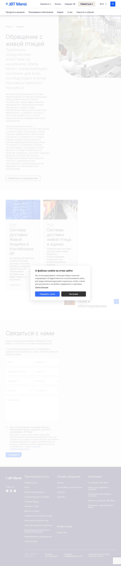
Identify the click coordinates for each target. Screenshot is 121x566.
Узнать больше (41, 287)
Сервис (60, 12)
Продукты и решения (15, 12)
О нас (70, 12)
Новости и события (85, 12)
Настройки (73, 294)
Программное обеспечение (40, 12)
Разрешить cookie (47, 294)
